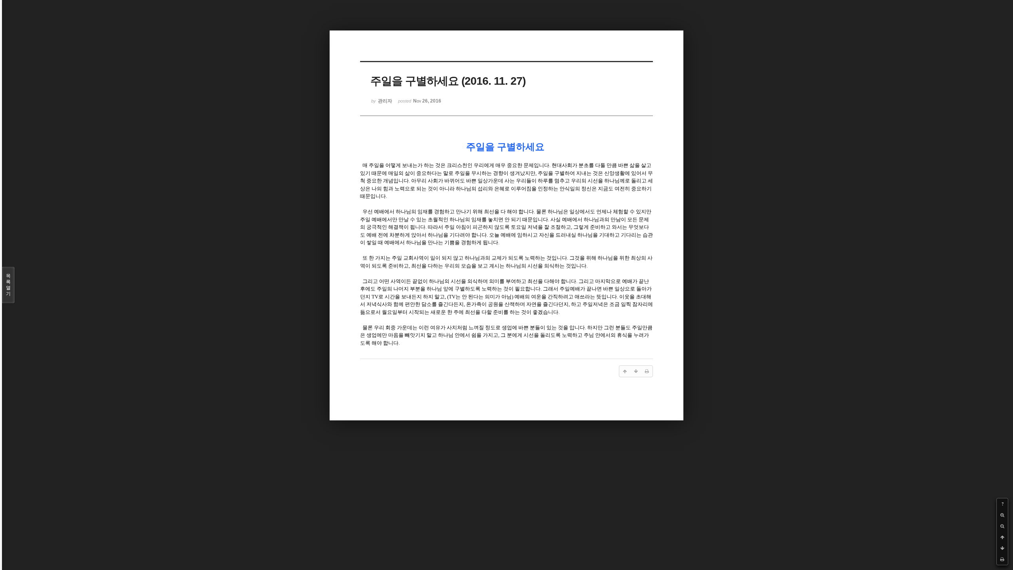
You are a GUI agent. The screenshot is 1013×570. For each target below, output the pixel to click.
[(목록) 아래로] (1002, 548)
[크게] (1002, 515)
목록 (8, 284)
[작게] (1002, 526)
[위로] (1002, 537)
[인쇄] (1002, 559)
